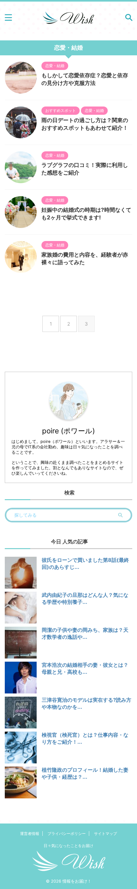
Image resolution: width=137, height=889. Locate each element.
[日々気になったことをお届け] (68, 17)
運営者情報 (29, 833)
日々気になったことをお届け (68, 845)
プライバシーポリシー (66, 833)
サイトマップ (105, 833)
